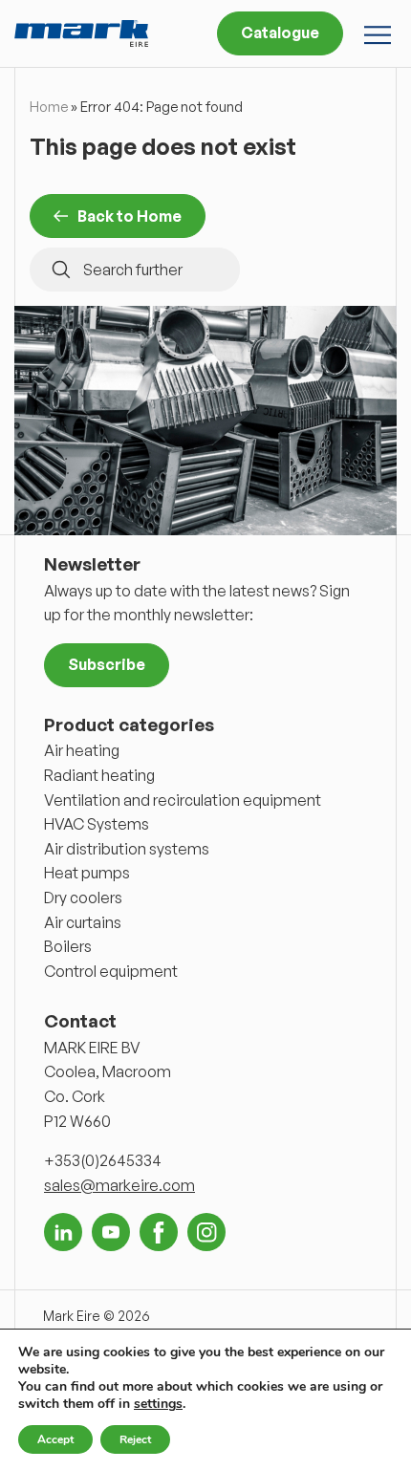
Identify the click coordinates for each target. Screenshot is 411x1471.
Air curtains (82, 922)
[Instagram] (206, 1232)
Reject (135, 1439)
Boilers (68, 946)
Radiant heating (99, 775)
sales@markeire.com (119, 1185)
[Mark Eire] (81, 33)
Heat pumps (87, 872)
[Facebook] (159, 1232)
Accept (55, 1439)
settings (158, 1404)
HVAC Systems (96, 823)
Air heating (81, 750)
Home (49, 106)
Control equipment (111, 971)
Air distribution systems (126, 848)
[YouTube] (111, 1232)
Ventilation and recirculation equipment (182, 800)
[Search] (61, 270)
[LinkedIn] (63, 1232)
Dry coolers (83, 897)
